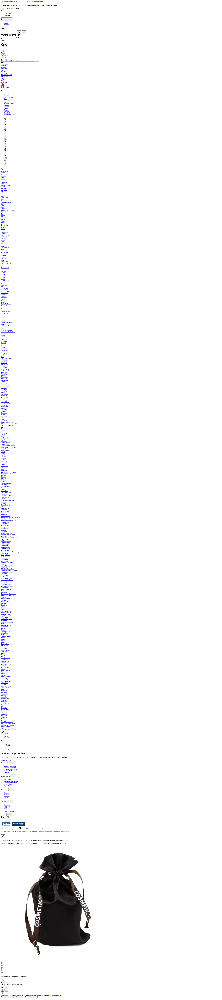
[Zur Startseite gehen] (10, 39)
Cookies (6, 809)
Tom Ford (7, 113)
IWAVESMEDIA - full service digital (34, 829)
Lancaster (3, 277)
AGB (5, 808)
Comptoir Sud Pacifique (7, 210)
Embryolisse (4, 236)
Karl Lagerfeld (5, 268)
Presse (6, 797)
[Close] (3, 836)
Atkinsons (3, 176)
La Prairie (7, 106)
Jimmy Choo (4, 257)
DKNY (3, 215)
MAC (2, 286)
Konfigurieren (19, 996)
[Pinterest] (6, 818)
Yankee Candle (5, 350)
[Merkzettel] (2, 49)
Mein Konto (7, 772)
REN (2, 319)
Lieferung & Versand (10, 767)
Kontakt (6, 794)
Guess (2, 249)
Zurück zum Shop (6, 760)
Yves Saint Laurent (9, 114)
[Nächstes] (6, 990)
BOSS (6, 96)
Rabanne (6, 111)
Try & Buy (7, 785)
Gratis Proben (8, 784)
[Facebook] (1, 818)
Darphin (3, 216)
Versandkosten (31, 831)
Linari (2, 282)
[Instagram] (8, 818)
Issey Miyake (4, 252)
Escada (3, 240)
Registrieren (13, 7)
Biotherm (6, 94)
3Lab (2, 357)
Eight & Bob (4, 232)
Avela (2, 177)
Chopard (3, 201)
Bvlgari (3, 193)
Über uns (6, 793)
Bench (2, 183)
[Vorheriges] (2, 990)
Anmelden (4, 7)
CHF (8, 13)
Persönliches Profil (11, 61)
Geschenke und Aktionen (11, 781)
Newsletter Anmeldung (10, 769)
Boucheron (4, 188)
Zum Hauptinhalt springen (8, 1)
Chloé (5, 99)
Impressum (7, 805)
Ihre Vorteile (7, 779)
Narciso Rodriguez (6, 304)
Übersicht (3, 61)
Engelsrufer (4, 238)
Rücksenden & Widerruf (11, 770)
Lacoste (3, 274)
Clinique (6, 100)
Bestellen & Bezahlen (10, 766)
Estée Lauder (4, 241)
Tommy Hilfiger (5, 341)
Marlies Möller (5, 290)
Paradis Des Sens (5, 311)
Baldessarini (4, 182)
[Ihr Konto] (3, 51)
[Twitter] (3, 818)
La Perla (3, 272)
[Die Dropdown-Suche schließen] (24, 32)
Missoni (3, 294)
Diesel (2, 224)
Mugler (6, 110)
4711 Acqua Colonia (6, 358)
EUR (8, 15)
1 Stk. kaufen (4, 987)
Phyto (2, 314)
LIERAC (3, 271)
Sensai (2, 333)
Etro (2, 243)
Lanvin (3, 279)
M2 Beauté (4, 285)
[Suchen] (19, 32)
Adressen (19, 61)
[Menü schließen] (3, 55)
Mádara (6, 108)
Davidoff (3, 218)
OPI (2, 308)
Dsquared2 (4, 227)
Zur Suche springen (21, 1)
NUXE (3, 302)
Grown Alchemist (5, 247)
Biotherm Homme (6, 185)
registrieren (6, 59)
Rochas (3, 324)
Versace (3, 347)
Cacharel (3, 196)
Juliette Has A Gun (6, 263)
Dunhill (3, 229)
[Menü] (3, 28)
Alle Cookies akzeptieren (30, 996)
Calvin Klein (4, 197)
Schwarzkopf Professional (8, 332)
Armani (3, 174)
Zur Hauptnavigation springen (35, 1)
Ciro (2, 204)
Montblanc (4, 297)
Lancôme (6, 105)
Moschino (3, 299)
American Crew (5, 171)
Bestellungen (34, 61)
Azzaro (3, 179)
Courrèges (3, 211)
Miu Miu (3, 296)
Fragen (6, 23)
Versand (6, 24)
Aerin (2, 169)
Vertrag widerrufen (9, 811)
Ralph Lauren (4, 321)
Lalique (3, 275)
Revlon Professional (6, 322)
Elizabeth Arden (5, 235)
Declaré (3, 219)
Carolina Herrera (8, 97)
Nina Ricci (4, 305)
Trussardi (3, 343)
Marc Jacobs (4, 288)
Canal (2, 199)
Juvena (3, 265)
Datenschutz (7, 806)
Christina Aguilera (6, 202)
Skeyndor (3, 336)
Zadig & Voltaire (5, 354)
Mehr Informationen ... (54, 995)
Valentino (3, 346)
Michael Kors (4, 293)
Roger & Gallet (5, 325)
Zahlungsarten (26, 61)
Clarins (3, 205)
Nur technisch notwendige (7, 996)
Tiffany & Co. (4, 339)
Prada (2, 316)
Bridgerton (4, 190)
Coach (2, 207)
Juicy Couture (4, 261)
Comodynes (4, 208)
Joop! (2, 260)
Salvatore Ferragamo (6, 330)
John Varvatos (4, 258)
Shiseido (3, 335)
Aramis (3, 172)
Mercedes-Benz (5, 291)
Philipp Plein (4, 313)
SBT (2, 329)
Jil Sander (3, 255)
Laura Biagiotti (5, 280)
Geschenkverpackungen (10, 782)
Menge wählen (5, 982)
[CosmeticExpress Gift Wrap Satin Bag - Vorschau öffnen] (3, 980)
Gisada (3, 246)
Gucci (5, 102)
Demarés (3, 222)
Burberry (3, 191)
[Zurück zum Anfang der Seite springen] (2, 993)
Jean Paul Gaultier (9, 103)
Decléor (3, 221)
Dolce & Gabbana (6, 226)
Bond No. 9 (4, 186)
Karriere (6, 796)
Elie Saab (3, 233)
